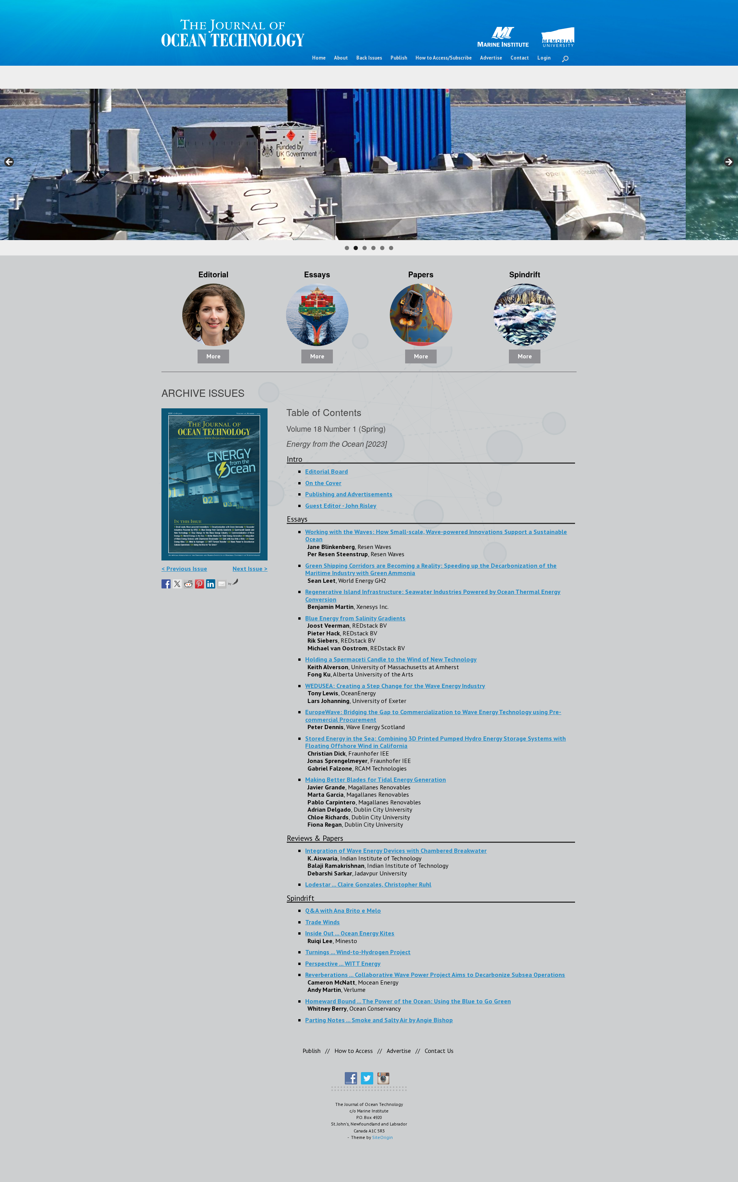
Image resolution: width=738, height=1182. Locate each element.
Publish (399, 58)
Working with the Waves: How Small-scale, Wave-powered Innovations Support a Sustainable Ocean (436, 535)
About (341, 58)
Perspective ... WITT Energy (343, 963)
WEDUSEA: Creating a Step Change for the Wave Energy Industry (395, 685)
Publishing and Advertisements (348, 494)
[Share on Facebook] (166, 584)
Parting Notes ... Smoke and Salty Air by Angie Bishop (379, 1020)
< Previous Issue (184, 568)
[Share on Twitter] (177, 584)
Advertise (491, 58)
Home (319, 58)
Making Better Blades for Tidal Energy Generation (375, 779)
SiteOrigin (382, 1137)
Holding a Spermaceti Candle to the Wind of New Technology (391, 659)
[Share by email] (221, 584)
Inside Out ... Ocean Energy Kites (349, 933)
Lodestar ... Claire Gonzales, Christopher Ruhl (368, 884)
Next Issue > (250, 568)
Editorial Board (326, 471)
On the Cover (323, 483)
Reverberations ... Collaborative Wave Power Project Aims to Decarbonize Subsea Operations (435, 974)
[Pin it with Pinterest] (199, 584)
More (213, 356)
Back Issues (369, 58)
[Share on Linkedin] (210, 584)
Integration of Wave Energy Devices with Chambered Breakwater (396, 850)
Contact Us (439, 1050)
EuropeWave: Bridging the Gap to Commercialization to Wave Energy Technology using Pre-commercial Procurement (433, 715)
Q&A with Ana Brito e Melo (343, 910)
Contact (519, 58)
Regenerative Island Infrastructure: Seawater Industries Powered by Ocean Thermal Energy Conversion (432, 595)
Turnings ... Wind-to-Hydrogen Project (358, 952)
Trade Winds (322, 922)
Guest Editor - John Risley (340, 505)
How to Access (353, 1050)
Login (543, 58)
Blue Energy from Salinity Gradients (355, 618)
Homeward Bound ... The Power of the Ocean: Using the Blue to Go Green (408, 1001)
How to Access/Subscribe (444, 58)
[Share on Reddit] (188, 584)
